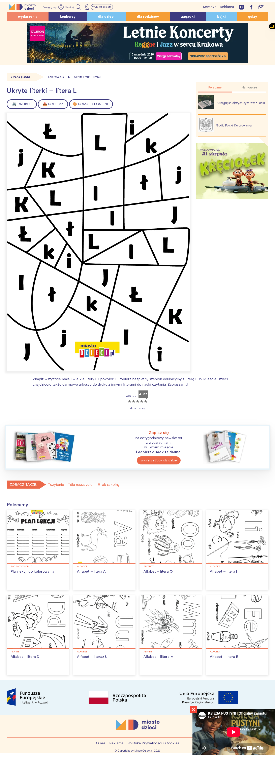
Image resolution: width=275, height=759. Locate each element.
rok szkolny (110, 484)
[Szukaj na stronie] (73, 7)
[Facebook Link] (251, 7)
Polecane (215, 87)
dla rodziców (148, 16)
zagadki (188, 16)
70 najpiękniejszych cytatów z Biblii (240, 103)
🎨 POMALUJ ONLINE (91, 104)
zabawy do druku (22, 566)
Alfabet (82, 566)
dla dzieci (106, 16)
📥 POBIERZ (53, 104)
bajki (221, 16)
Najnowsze (249, 87)
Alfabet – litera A (91, 571)
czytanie (57, 484)
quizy (252, 16)
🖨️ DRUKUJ (22, 104)
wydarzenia (27, 16)
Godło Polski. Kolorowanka (234, 125)
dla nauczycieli (82, 484)
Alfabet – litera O (158, 571)
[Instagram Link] (241, 7)
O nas (100, 743)
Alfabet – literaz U (92, 656)
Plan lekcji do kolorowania (32, 571)
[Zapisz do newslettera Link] (261, 7)
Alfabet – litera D (25, 656)
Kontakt (209, 7)
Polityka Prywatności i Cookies (153, 743)
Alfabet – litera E (224, 656)
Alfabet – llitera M (159, 656)
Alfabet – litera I (223, 571)
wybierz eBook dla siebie (159, 460)
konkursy (67, 16)
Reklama (227, 7)
